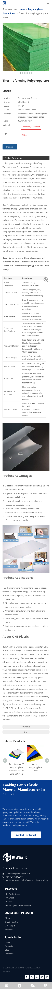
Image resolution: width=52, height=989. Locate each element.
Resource (9, 929)
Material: (7, 109)
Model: (7, 98)
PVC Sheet (9, 897)
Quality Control (11, 922)
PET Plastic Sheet (12, 894)
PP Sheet (9, 901)
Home (7, 942)
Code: (6, 106)
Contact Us (9, 953)
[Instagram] (42, 977)
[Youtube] (37, 977)
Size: (6, 120)
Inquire (9, 147)
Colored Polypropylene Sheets (35, 767)
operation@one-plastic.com (18, 873)
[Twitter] (32, 977)
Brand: (7, 102)
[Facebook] (27, 977)
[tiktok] (47, 977)
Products (9, 946)
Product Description (13, 158)
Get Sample (10, 925)
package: (7, 113)
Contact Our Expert (26, 834)
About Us (9, 918)
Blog (7, 950)
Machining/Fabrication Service (18, 905)
